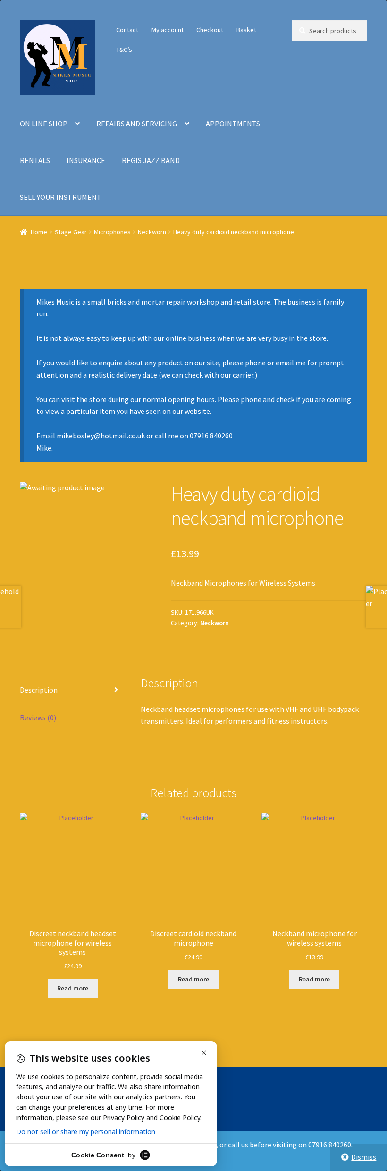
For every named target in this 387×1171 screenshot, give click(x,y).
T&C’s (124, 49)
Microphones (112, 232)
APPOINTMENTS (233, 123)
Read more (72, 988)
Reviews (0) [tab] (38, 717)
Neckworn (152, 232)
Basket (246, 29)
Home (39, 232)
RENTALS (35, 160)
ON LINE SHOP (43, 123)
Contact (127, 29)
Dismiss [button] (363, 1157)
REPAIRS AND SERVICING (136, 123)
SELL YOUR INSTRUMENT (60, 197)
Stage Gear (71, 232)
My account (167, 29)
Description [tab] (39, 689)
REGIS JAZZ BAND (151, 160)
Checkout (209, 29)
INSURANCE (86, 160)
